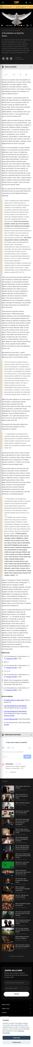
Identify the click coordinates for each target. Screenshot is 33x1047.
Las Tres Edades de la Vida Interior (15, 705)
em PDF (6, 724)
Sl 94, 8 (18, 272)
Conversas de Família (7, 30)
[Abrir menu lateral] (3, 2)
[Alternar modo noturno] (26, 2)
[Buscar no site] (30, 2)
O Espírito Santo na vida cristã (14, 700)
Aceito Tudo (16, 1037)
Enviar (16, 994)
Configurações (16, 1042)
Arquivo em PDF (11, 658)
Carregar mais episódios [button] (16, 956)
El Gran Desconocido (11, 719)
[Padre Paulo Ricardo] (16, 2)
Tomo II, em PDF (9, 715)
